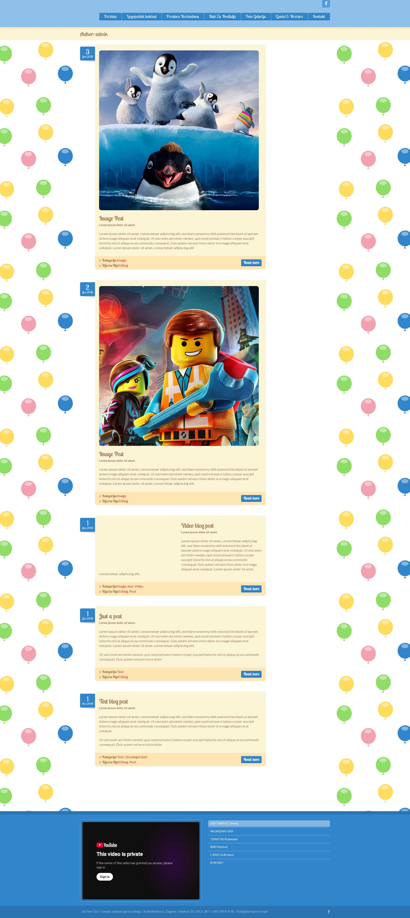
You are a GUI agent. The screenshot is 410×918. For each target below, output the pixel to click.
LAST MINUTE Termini (224, 823)
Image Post (111, 218)
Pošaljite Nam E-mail (252, 911)
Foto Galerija (256, 16)
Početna (110, 16)
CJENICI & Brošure (222, 854)
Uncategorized (136, 757)
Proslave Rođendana (182, 16)
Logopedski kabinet (142, 16)
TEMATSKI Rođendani (224, 839)
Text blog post (113, 701)
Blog (124, 265)
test (130, 586)
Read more (251, 262)
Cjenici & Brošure (289, 16)
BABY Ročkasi (219, 847)
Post (132, 591)
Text (120, 672)
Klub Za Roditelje (222, 16)
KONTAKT (217, 862)
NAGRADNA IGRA (221, 831)
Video (139, 586)
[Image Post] (179, 130)
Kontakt (319, 16)
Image (121, 260)
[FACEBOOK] (326, 3)
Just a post (110, 616)
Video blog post (197, 525)
